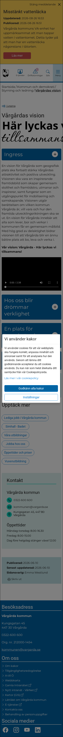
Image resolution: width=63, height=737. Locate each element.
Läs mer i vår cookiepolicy (21, 378)
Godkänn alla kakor (31, 388)
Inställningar (31, 397)
